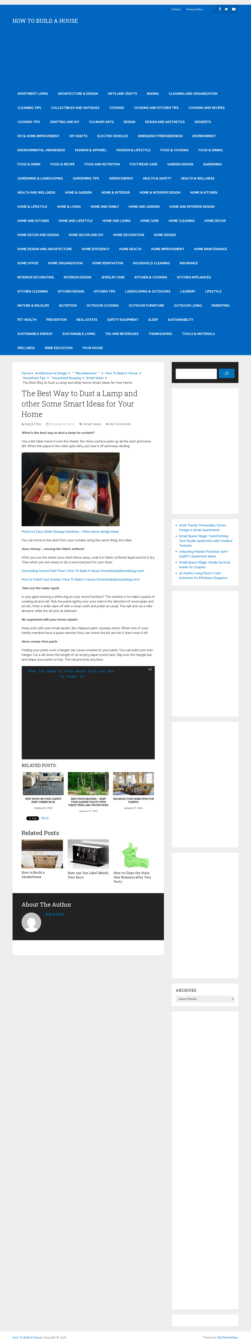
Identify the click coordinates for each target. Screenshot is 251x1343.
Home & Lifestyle (32, 207)
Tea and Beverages (122, 334)
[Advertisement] (125, 57)
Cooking (116, 108)
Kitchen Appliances (194, 277)
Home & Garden (78, 192)
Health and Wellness (36, 192)
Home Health (130, 249)
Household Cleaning (151, 263)
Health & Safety (157, 178)
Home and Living (117, 221)
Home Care (149, 221)
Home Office (27, 263)
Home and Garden (144, 207)
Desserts (203, 122)
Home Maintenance (210, 249)
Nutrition (68, 305)
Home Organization (65, 263)
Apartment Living (32, 94)
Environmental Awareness (41, 150)
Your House (92, 348)
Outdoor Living (188, 305)
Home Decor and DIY (86, 235)
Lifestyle (213, 291)
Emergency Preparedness (160, 136)
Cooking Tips (28, 122)
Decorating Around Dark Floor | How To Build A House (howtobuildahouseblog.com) (83, 571)
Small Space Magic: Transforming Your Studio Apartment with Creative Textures (206, 540)
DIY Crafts (78, 136)
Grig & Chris (33, 424)
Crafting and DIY (64, 122)
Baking (153, 94)
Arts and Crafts (122, 94)
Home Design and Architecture (44, 249)
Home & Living (69, 207)
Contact (176, 9)
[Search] (227, 373)
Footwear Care (143, 164)
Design (129, 122)
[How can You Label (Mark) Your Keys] (88, 854)
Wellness (26, 348)
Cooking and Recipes (206, 108)
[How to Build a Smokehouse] (42, 853)
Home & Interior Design (160, 192)
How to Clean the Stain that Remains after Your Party (132, 877)
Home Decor (215, 221)
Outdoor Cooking (102, 305)
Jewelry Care (113, 277)
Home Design (165, 235)
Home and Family (105, 207)
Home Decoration (128, 235)
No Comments (120, 424)
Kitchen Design (71, 291)
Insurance (189, 263)
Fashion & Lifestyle (133, 150)
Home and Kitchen (33, 221)
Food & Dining (210, 150)
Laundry (187, 291)
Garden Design (180, 164)
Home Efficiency (95, 249)
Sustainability (180, 320)
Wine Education (59, 348)
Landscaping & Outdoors (147, 291)
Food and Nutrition (102, 164)
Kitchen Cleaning (32, 291)
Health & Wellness (198, 178)
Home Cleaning (182, 221)
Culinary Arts (101, 122)
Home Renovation (107, 263)
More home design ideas (101, 531)
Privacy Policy (194, 9)
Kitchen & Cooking (151, 277)
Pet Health (26, 320)
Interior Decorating (35, 277)
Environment (204, 136)
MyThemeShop (227, 1337)
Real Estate (86, 320)
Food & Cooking (174, 150)
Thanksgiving (160, 334)
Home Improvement (167, 249)
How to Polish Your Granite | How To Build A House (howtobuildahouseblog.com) (81, 579)
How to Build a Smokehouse (33, 874)
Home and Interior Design (192, 207)
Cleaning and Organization (193, 94)
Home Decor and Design (38, 235)
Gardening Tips (86, 178)
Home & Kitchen (203, 192)
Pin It (45, 818)
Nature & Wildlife (33, 305)
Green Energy (121, 178)
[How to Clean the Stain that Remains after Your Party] (134, 854)
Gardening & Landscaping (40, 178)
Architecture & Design (78, 94)
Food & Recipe (62, 164)
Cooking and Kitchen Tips (156, 108)
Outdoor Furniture (146, 305)
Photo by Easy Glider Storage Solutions (50, 531)
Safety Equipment (122, 320)
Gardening (212, 164)
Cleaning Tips (29, 108)
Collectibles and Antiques (75, 108)
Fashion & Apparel (91, 150)
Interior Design (77, 277)
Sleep (153, 320)
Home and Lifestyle (76, 221)
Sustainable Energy (35, 334)
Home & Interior (116, 192)
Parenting (221, 305)
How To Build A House (45, 21)
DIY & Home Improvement (38, 136)
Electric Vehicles (112, 136)
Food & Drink (29, 164)
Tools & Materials (198, 334)
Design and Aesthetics (165, 122)
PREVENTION (56, 320)
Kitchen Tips (104, 291)
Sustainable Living (78, 334)
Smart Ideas (92, 424)
